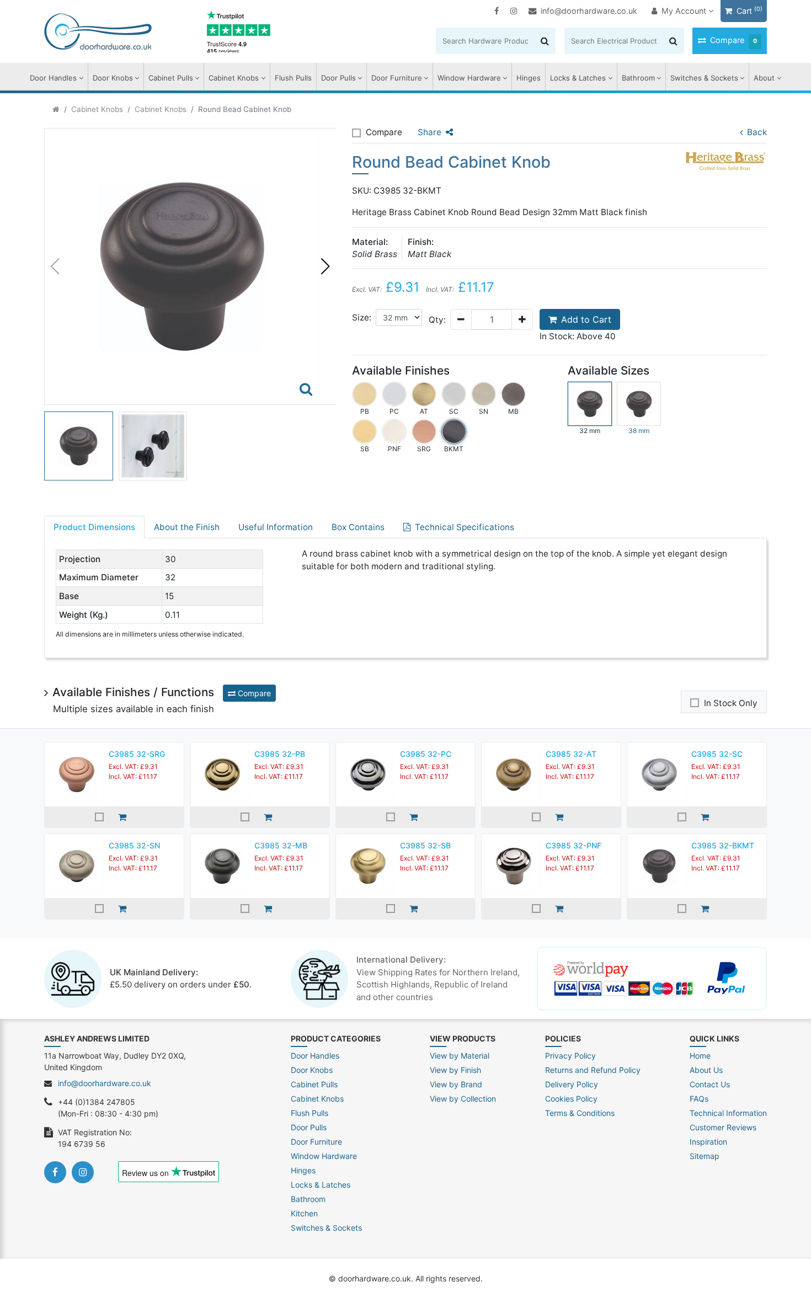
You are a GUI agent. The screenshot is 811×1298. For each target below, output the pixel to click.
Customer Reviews (723, 1127)
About (764, 77)
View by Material (459, 1055)
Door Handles (53, 77)
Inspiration (708, 1141)
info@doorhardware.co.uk (589, 10)
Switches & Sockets (704, 77)
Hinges (528, 77)
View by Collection (463, 1098)
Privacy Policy (570, 1055)
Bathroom (638, 77)
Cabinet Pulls (170, 77)
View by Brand (456, 1084)
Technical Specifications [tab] (464, 527)
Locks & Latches (578, 77)
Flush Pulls (293, 77)
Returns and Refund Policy (593, 1070)
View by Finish (455, 1070)
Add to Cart (586, 319)
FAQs (699, 1098)
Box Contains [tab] (358, 527)
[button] (325, 266)
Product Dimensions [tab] (94, 527)
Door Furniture (396, 77)
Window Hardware (469, 77)
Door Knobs (113, 77)
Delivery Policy (571, 1084)
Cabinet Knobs (234, 77)
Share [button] (429, 132)
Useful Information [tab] (275, 527)
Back (757, 132)
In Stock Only (730, 703)
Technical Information (728, 1113)
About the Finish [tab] (187, 527)
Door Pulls (338, 77)
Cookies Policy (571, 1098)
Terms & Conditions (580, 1113)
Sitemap (704, 1156)
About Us (706, 1070)
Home (700, 1055)
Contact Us (710, 1084)
